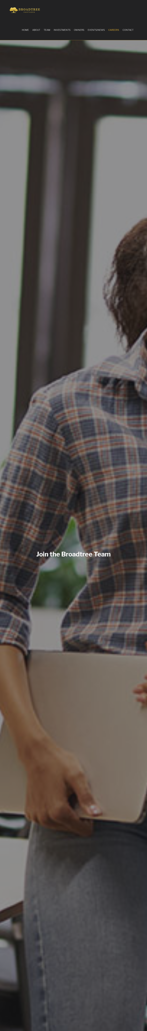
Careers (113, 30)
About (36, 30)
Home (25, 30)
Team (47, 30)
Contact (128, 30)
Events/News (96, 30)
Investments (62, 30)
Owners (79, 30)
